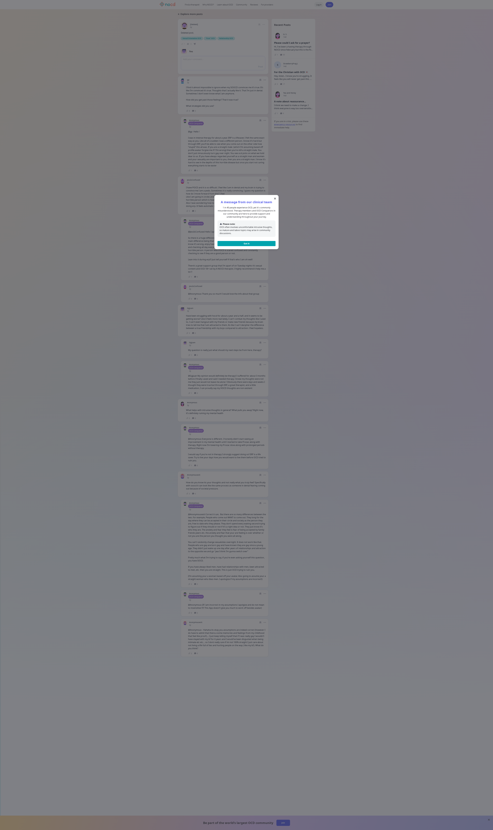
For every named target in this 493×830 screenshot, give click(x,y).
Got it (246, 243)
